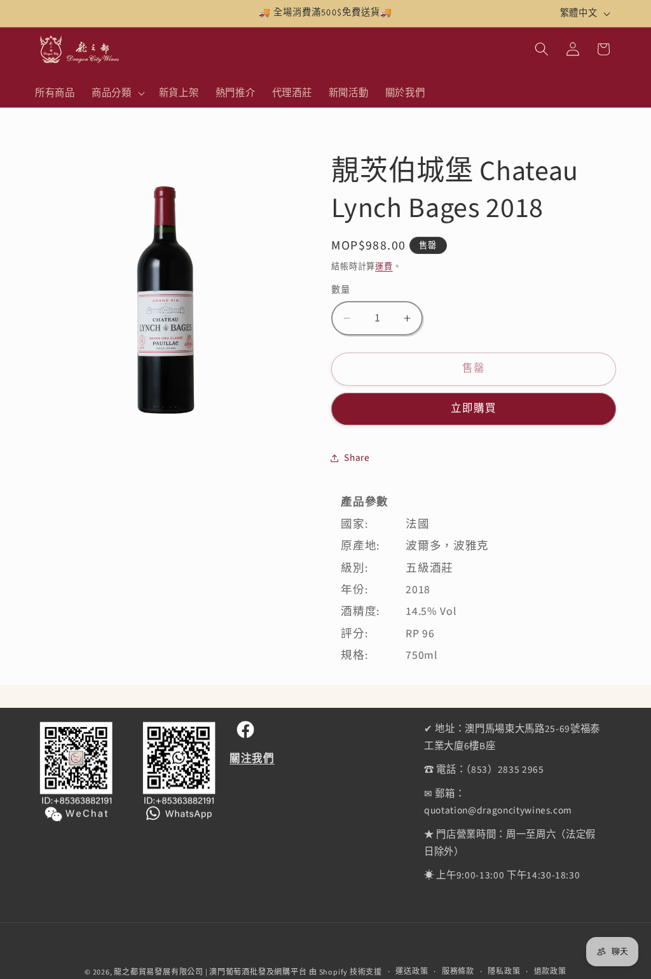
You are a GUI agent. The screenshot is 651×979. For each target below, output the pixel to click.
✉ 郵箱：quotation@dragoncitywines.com (498, 802)
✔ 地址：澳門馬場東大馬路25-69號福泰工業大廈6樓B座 (512, 737)
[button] (117, 93)
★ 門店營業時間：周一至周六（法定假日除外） (510, 843)
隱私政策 (504, 971)
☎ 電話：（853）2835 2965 (484, 770)
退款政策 (550, 971)
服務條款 (458, 971)
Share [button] (356, 458)
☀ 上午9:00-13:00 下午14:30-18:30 (502, 875)
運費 (384, 266)
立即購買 (474, 408)
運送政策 (411, 971)
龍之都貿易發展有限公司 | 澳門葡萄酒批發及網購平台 (210, 972)
